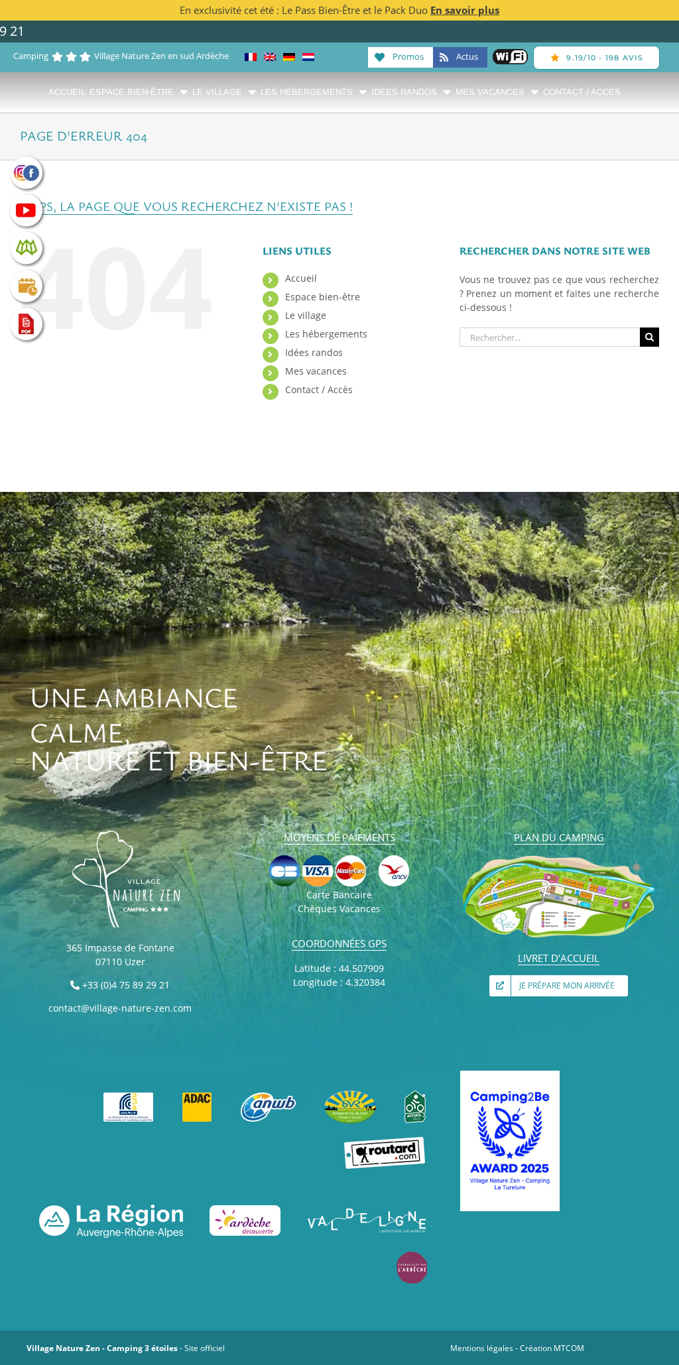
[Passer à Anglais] (270, 57)
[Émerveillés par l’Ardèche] (412, 1255)
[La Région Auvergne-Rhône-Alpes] (111, 1209)
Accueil (301, 278)
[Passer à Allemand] (289, 57)
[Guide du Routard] (385, 1141)
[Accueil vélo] (415, 1095)
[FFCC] (128, 1095)
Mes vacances (316, 371)
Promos (407, 56)
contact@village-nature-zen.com (120, 1008)
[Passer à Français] (251, 57)
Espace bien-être (322, 296)
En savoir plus (464, 10)
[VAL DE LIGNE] (367, 1209)
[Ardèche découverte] (245, 1209)
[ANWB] (268, 1095)
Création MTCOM (552, 1348)
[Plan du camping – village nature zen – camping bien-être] (559, 859)
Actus (466, 56)
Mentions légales (481, 1348)
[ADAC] (197, 1095)
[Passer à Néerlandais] (308, 57)
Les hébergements (326, 333)
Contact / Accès (319, 389)
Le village (305, 315)
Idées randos (314, 352)
